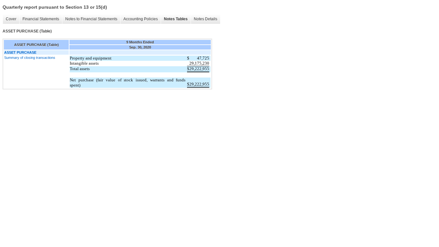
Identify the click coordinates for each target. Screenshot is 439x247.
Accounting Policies (140, 19)
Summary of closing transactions (29, 57)
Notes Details (205, 19)
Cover (11, 19)
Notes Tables (176, 19)
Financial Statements (40, 19)
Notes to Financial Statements (91, 19)
